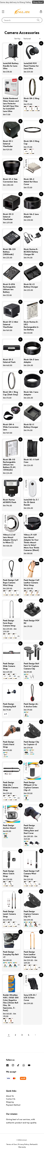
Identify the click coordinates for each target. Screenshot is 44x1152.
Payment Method (13, 1105)
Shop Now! (38, 2)
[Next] (35, 1035)
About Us (10, 1096)
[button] (3, 11)
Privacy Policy (23, 1144)
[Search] (38, 20)
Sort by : (17, 38)
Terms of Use (11, 1144)
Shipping (10, 1102)
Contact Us (10, 1099)
